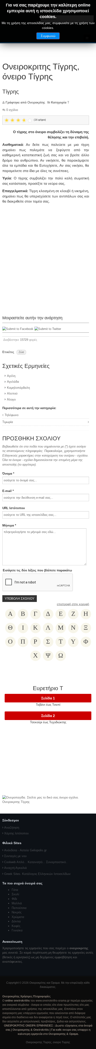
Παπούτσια (19, 908)
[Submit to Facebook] (17, 328)
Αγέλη (11, 376)
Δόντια (16, 921)
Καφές (16, 926)
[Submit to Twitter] (47, 328)
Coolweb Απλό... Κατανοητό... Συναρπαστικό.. (36, 862)
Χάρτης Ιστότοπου (16, 833)
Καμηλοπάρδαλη (18, 387)
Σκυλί (15, 894)
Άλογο (11, 399)
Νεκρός (16, 912)
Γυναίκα (17, 930)
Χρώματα (18, 917)
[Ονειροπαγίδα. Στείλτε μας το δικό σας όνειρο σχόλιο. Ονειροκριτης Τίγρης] (48, 799)
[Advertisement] (48, 258)
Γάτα (15, 890)
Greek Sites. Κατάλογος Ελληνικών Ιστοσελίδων (37, 874)
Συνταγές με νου (15, 856)
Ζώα (21, 352)
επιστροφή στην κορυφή (73, 604)
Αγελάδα (13, 381)
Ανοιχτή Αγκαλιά (15, 868)
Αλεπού (12, 393)
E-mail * (8, 491)
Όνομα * (8, 473)
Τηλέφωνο (11, 415)
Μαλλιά (17, 903)
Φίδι (14, 899)
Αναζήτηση (11, 827)
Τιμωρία (7, 422)
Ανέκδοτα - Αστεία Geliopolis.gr (25, 850)
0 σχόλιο (12, 110)
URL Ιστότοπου (13, 508)
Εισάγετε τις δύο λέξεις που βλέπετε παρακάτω (37, 570)
